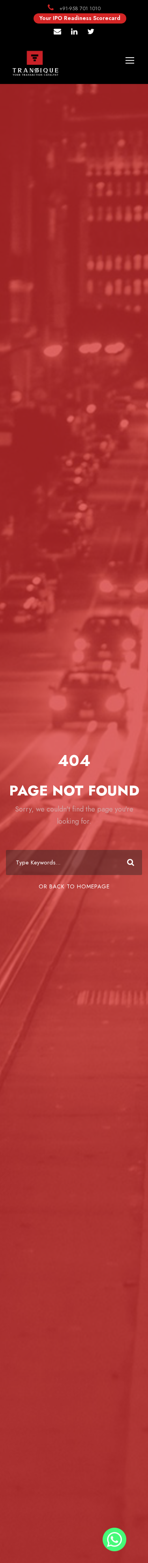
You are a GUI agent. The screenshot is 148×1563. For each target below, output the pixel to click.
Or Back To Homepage (74, 886)
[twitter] (90, 32)
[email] (57, 32)
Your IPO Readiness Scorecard (79, 18)
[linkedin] (74, 32)
